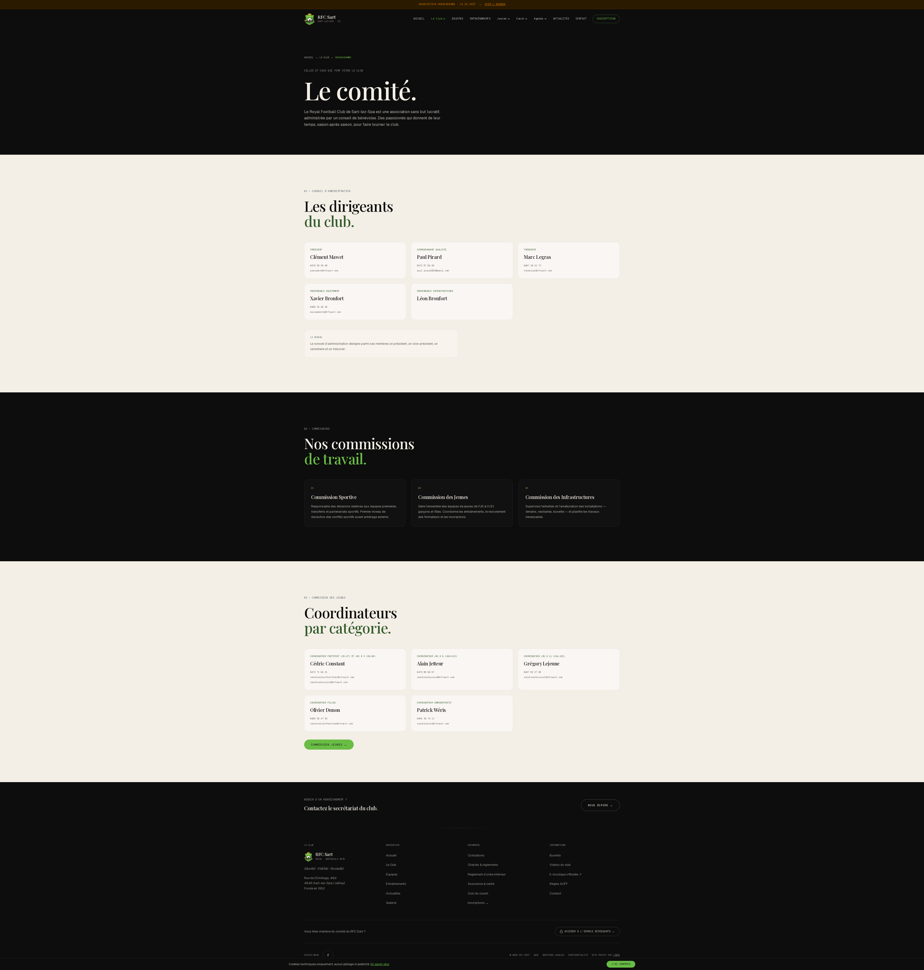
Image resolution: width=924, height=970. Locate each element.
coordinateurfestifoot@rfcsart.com (332, 677)
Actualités (561, 18)
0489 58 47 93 (318, 718)
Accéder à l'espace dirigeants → (590, 931)
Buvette (555, 855)
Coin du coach (478, 893)
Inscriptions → (478, 903)
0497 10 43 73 (532, 265)
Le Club (436, 18)
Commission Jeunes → (329, 744)
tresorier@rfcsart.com (538, 270)
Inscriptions (606, 18)
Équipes (457, 18)
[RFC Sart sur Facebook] (328, 955)
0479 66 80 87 (425, 672)
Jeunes (502, 18)
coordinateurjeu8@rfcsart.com (435, 677)
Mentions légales (553, 955)
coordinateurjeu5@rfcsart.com (328, 682)
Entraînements (480, 18)
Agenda (539, 18)
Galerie (391, 903)
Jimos (616, 955)
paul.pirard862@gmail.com (433, 270)
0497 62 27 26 (532, 672)
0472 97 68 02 (425, 265)
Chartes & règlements (483, 865)
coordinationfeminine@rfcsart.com (331, 723)
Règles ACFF (559, 884)
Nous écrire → (600, 805)
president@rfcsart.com (324, 270)
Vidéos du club (560, 865)
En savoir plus (380, 964)
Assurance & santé (481, 884)
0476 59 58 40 (318, 265)
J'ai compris (620, 964)
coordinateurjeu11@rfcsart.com (543, 677)
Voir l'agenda (495, 4)
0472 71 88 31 (318, 672)
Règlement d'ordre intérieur (487, 874)
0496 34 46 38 (318, 307)
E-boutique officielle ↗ (566, 874)
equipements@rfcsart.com (325, 312)
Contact (581, 18)
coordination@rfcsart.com (433, 723)
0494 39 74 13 (425, 718)
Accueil (418, 18)
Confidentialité (578, 955)
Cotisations (476, 855)
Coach (520, 18)
